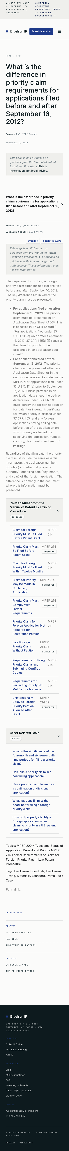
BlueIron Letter (14, 1095)
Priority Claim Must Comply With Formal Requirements (25, 607)
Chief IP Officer (15, 1044)
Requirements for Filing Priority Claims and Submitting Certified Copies (29, 666)
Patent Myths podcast (18, 1090)
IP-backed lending (16, 1049)
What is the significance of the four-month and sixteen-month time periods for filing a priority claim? (34, 757)
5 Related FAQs (52, 240)
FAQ (18, 55)
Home (8, 55)
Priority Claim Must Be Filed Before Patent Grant (25, 551)
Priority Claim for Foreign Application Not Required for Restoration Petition (29, 628)
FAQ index (12, 939)
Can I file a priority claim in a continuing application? (32, 774)
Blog (8, 1069)
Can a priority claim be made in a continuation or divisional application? (34, 788)
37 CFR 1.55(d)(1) (44, 327)
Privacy (10, 1143)
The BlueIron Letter (20, 971)
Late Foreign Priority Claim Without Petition (23, 646)
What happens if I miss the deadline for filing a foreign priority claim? (31, 805)
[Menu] (59, 31)
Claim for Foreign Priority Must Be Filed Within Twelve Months (28, 567)
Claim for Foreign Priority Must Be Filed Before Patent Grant (27, 534)
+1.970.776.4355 (15, 1115)
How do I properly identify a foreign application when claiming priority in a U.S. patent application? (34, 823)
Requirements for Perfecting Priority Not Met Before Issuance (28, 685)
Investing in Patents (21, 945)
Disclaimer (26, 1143)
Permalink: (13, 889)
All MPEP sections (18, 932)
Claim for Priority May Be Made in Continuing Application (24, 586)
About (9, 1054)
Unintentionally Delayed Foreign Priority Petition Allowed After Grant (24, 706)
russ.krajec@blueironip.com (22, 1110)
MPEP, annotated (15, 1074)
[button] (34, 203)
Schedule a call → (41, 31)
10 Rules (33, 240)
